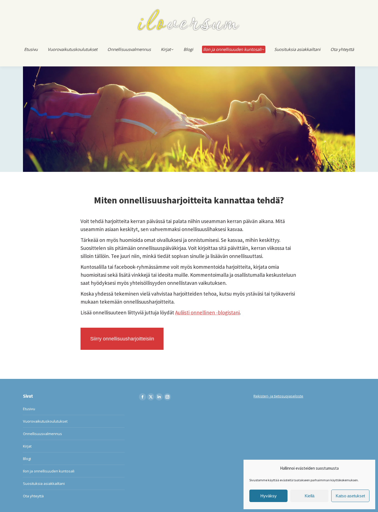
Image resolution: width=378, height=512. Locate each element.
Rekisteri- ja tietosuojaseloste (278, 396)
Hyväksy (268, 495)
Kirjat (27, 446)
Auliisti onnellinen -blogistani (207, 312)
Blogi (27, 458)
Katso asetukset (350, 495)
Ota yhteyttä (33, 495)
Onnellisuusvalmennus (42, 433)
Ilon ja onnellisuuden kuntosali (48, 471)
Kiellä (309, 495)
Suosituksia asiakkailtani (44, 483)
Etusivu (29, 408)
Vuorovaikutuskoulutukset (45, 421)
